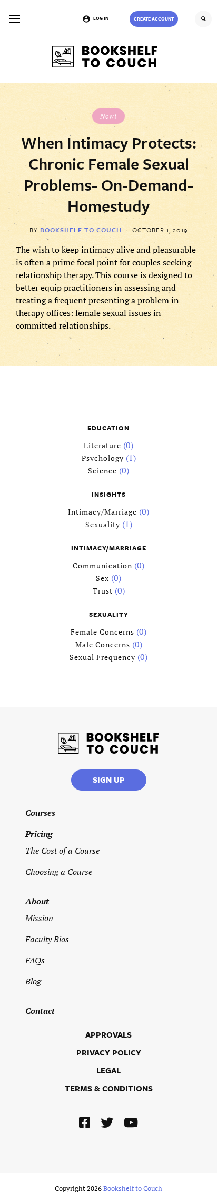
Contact (40, 1011)
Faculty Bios (47, 939)
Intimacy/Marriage (102, 512)
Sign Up (109, 779)
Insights (109, 494)
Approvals (108, 1034)
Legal (108, 1070)
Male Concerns (102, 644)
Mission (39, 918)
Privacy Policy (108, 1052)
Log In (100, 18)
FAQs (35, 960)
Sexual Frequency (102, 657)
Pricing (38, 834)
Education (108, 427)
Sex (102, 578)
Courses (40, 812)
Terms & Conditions (109, 1088)
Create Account (154, 18)
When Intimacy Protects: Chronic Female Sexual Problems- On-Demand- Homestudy (108, 174)
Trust (103, 591)
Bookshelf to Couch (81, 229)
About (37, 901)
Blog (33, 981)
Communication (102, 565)
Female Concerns (102, 632)
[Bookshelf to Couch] (104, 56)
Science (102, 471)
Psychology (103, 458)
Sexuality (102, 524)
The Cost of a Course (62, 850)
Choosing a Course (58, 871)
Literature (102, 445)
